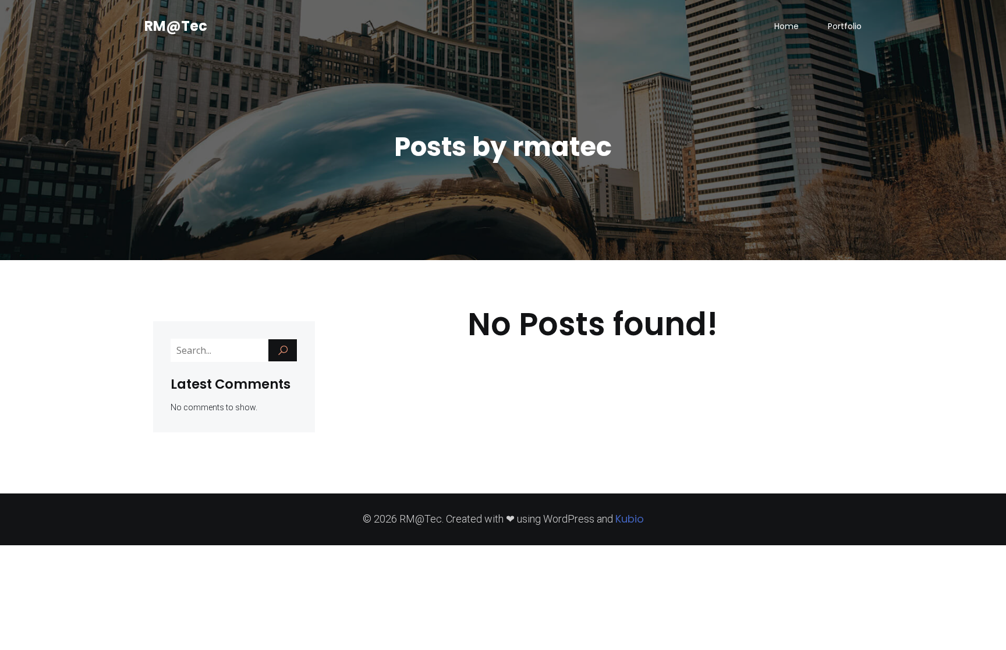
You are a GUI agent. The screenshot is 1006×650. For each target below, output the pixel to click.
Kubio (629, 519)
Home (786, 26)
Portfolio (845, 26)
